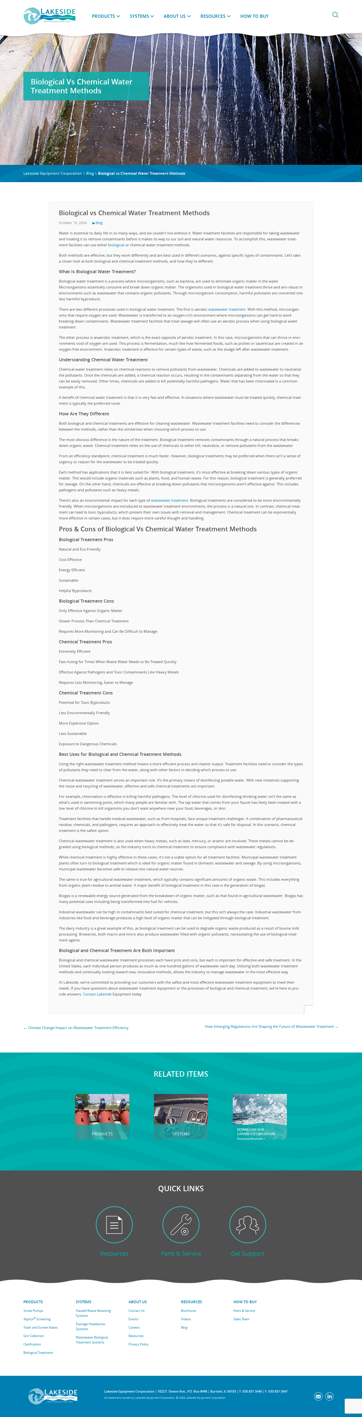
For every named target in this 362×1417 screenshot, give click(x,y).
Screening (36, 1319)
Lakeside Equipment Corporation (52, 173)
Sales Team (241, 1319)
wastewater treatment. (227, 309)
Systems (139, 16)
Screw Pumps (33, 1310)
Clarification (32, 1344)
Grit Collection (33, 1336)
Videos (186, 1319)
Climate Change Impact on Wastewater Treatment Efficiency (76, 1027)
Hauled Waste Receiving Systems (93, 1313)
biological (115, 244)
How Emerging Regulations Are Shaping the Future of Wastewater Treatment (272, 1026)
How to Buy (254, 16)
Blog (90, 173)
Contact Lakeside (97, 994)
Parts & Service (244, 1310)
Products (103, 16)
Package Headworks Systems (90, 1326)
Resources (213, 16)
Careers (134, 1327)
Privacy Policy (138, 1344)
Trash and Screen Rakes (40, 1327)
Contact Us (137, 1310)
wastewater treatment (169, 500)
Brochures (188, 1310)
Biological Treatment (38, 1352)
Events (133, 1319)
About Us (175, 16)
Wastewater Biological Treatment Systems (92, 1339)
